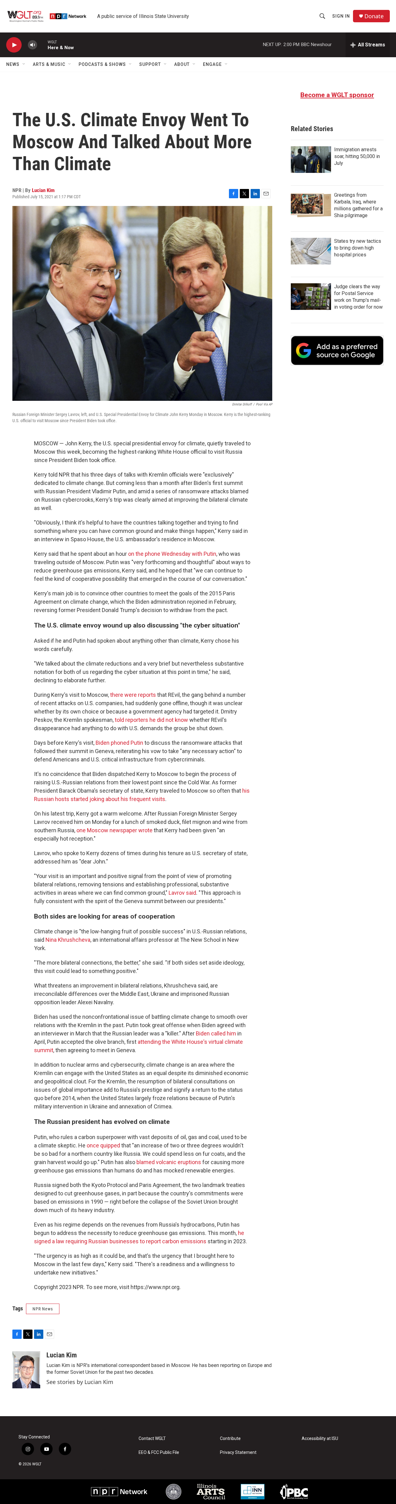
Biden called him (216, 1033)
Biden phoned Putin (119, 742)
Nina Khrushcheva (67, 939)
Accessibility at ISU (320, 1438)
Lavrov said (182, 892)
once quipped (103, 1145)
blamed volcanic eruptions (168, 1162)
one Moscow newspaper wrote (114, 830)
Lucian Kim (43, 190)
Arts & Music (49, 64)
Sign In (341, 16)
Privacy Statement (238, 1452)
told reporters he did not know (151, 720)
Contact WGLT (152, 1438)
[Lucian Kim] (26, 1369)
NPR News (42, 1308)
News (12, 64)
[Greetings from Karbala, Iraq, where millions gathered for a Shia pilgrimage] (311, 205)
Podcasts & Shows (102, 64)
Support (150, 64)
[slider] (42, 44)
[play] (14, 45)
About (182, 64)
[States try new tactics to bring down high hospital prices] (311, 251)
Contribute (230, 1438)
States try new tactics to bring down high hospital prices (357, 248)
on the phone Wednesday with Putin (172, 554)
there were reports (133, 695)
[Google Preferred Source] (337, 350)
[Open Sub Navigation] (24, 64)
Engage (212, 64)
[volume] (32, 45)
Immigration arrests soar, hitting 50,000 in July (357, 156)
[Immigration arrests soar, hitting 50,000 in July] (311, 159)
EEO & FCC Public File (159, 1452)
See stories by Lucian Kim (79, 1382)
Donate (374, 16)
